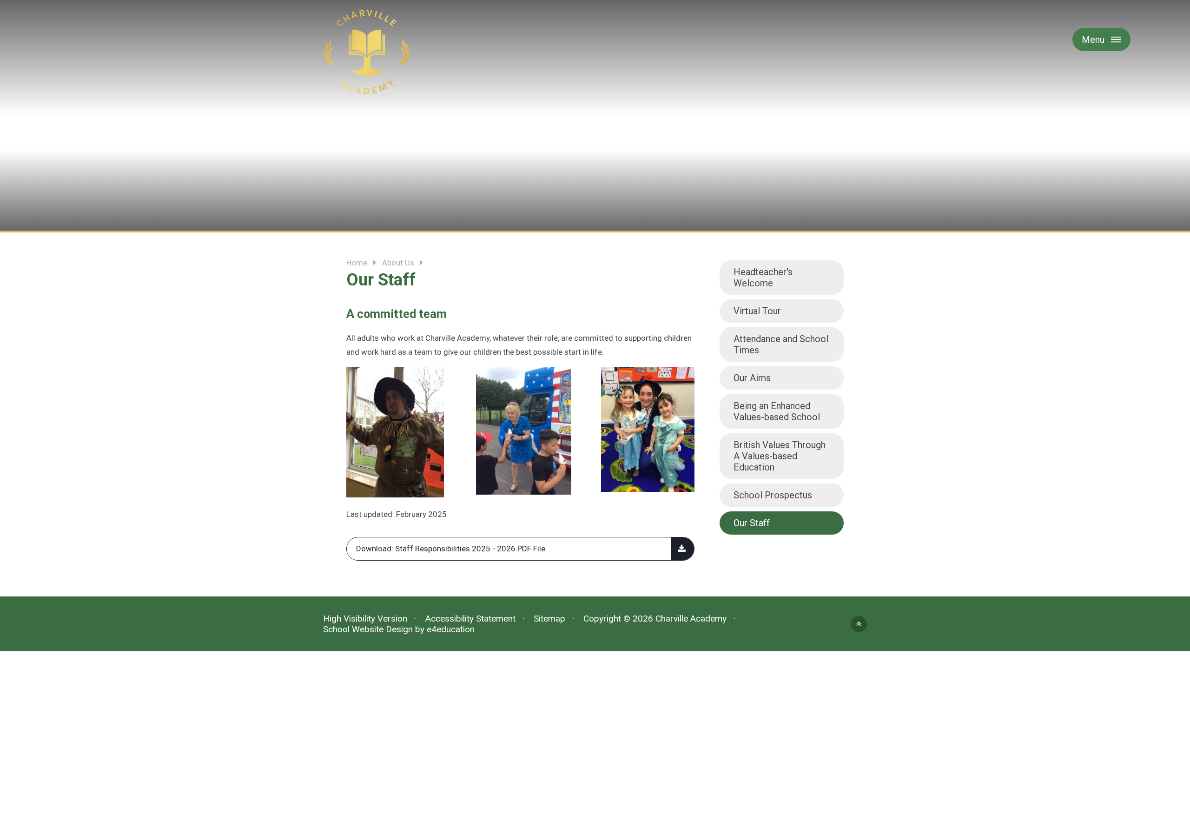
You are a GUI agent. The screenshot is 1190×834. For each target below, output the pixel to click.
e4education (451, 629)
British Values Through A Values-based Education (780, 456)
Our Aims (752, 378)
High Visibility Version (365, 618)
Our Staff (752, 523)
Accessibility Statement (470, 618)
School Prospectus (773, 495)
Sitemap (549, 618)
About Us (398, 262)
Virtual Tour (757, 311)
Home (356, 262)
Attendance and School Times (781, 344)
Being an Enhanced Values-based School (777, 411)
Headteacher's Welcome (763, 277)
